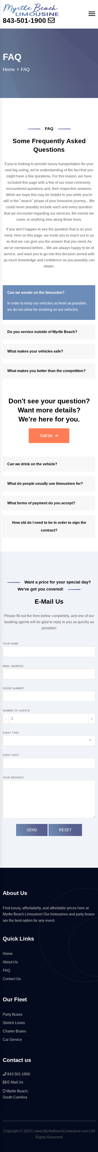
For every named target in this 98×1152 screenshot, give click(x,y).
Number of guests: (16, 710)
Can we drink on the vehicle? (32, 464)
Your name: (11, 643)
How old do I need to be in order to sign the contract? (49, 526)
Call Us (46, 436)
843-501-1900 (24, 20)
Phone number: (13, 688)
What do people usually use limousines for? (45, 483)
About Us (10, 962)
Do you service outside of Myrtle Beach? (42, 332)
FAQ (6, 970)
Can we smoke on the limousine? (35, 292)
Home (9, 69)
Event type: (11, 732)
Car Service (12, 1040)
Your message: (13, 777)
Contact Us (12, 979)
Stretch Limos (14, 1023)
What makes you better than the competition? (46, 371)
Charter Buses (14, 1031)
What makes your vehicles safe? (35, 351)
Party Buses (12, 1014)
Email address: (13, 666)
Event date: (11, 755)
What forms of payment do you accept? (41, 503)
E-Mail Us (15, 1082)
